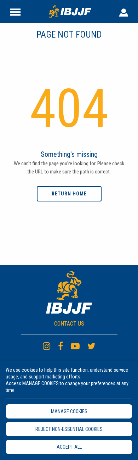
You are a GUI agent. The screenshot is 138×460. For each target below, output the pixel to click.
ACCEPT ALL (69, 447)
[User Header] (123, 11)
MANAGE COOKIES (69, 411)
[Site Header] (15, 11)
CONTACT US (69, 323)
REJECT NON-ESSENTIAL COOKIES (69, 429)
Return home (69, 193)
